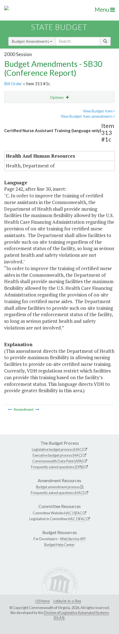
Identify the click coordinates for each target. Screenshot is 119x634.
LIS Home (42, 601)
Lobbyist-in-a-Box (67, 601)
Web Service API (73, 539)
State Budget (59, 27)
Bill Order (13, 83)
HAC (68, 513)
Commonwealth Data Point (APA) (57, 461)
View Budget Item (98, 111)
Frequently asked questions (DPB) (57, 467)
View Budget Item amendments (87, 116)
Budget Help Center (59, 544)
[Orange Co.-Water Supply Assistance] (10, 409)
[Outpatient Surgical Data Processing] (37, 409)
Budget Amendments (31, 41)
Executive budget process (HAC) (57, 455)
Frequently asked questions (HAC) (57, 492)
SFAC (78, 513)
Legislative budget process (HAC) (57, 449)
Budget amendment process (58, 487)
